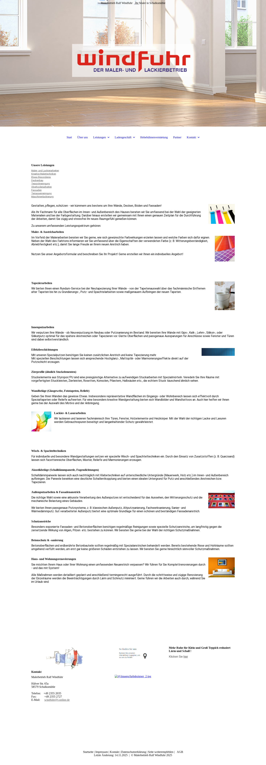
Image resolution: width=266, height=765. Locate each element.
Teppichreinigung (40, 183)
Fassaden (36, 190)
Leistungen (100, 137)
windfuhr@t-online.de (57, 699)
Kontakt (192, 137)
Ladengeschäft (123, 137)
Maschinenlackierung (42, 196)
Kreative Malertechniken (43, 173)
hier (185, 656)
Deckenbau (37, 180)
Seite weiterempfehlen (160, 751)
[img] (133, 63)
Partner (177, 137)
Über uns (82, 137)
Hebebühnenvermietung (154, 137)
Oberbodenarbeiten (41, 187)
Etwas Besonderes (41, 177)
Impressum (101, 751)
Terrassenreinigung (41, 193)
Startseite (88, 751)
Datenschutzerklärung (133, 751)
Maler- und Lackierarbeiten (45, 170)
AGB (179, 751)
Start (69, 137)
